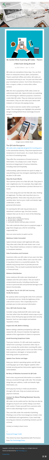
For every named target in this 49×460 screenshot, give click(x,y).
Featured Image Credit (14, 434)
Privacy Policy (5, 454)
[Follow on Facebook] (43, 456)
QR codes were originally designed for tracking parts (24, 148)
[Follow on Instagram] (46, 456)
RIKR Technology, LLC (21, 450)
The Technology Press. (17, 440)
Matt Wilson (20, 67)
